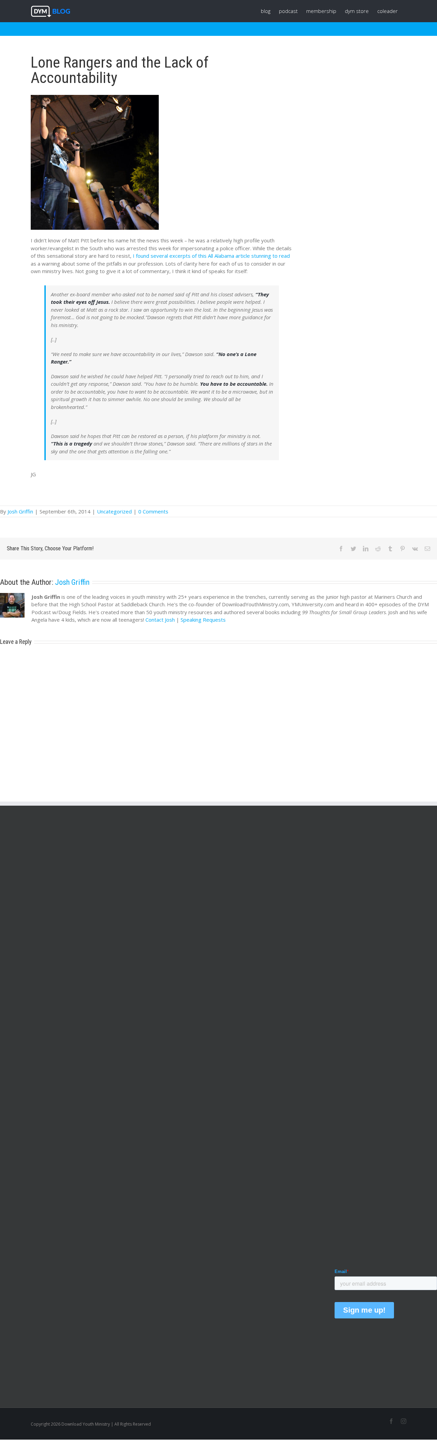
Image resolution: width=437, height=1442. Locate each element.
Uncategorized (114, 511)
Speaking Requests (203, 619)
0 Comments (153, 511)
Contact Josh (160, 619)
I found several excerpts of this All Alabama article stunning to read (211, 255)
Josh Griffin (20, 511)
